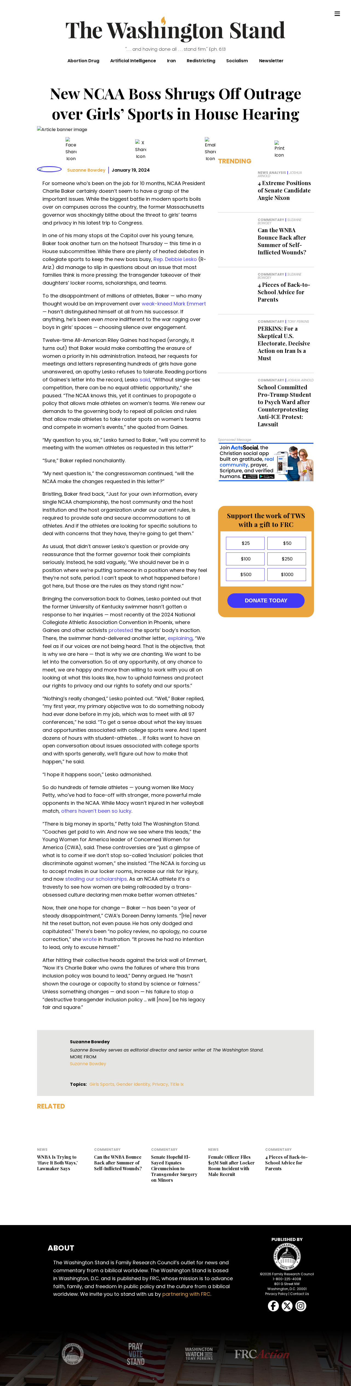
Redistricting (201, 61)
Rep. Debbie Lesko (175, 259)
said (145, 379)
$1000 (286, 574)
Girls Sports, (102, 1084)
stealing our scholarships (96, 878)
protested (121, 630)
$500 (245, 574)
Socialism (237, 61)
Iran (171, 61)
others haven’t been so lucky (96, 810)
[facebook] (71, 149)
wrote (90, 939)
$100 (245, 559)
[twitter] (140, 149)
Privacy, (161, 1084)
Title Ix (177, 1084)
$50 (286, 543)
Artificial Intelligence (133, 61)
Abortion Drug (83, 61)
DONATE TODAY (266, 600)
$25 (245, 543)
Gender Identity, (134, 1084)
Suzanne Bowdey (86, 170)
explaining (180, 638)
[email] (210, 149)
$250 (287, 559)
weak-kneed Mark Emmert (174, 303)
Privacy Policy (276, 1293)
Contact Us (299, 1293)
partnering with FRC (186, 1294)
